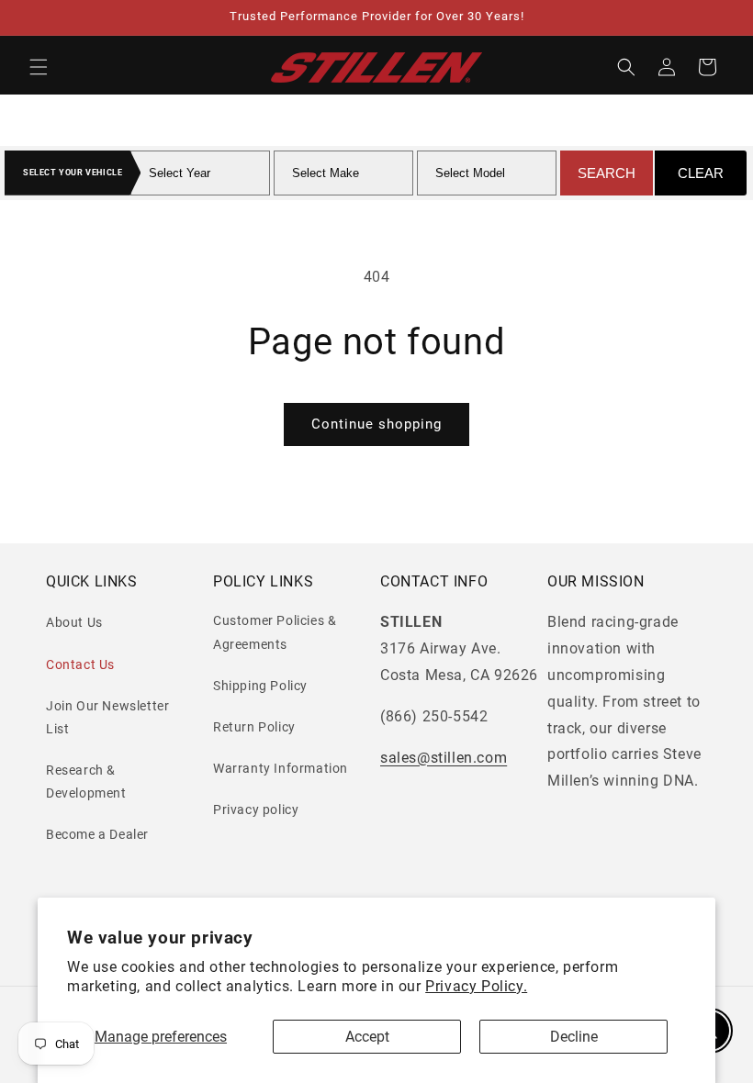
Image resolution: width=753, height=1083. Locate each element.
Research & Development (86, 781)
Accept (367, 1036)
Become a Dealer (97, 834)
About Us (74, 622)
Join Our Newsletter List (107, 717)
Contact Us (80, 664)
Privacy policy (255, 809)
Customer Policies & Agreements (274, 632)
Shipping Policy (260, 685)
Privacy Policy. (476, 986)
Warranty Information (280, 768)
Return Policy (254, 727)
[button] (38, 67)
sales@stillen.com (443, 757)
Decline (574, 1036)
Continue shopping (376, 424)
